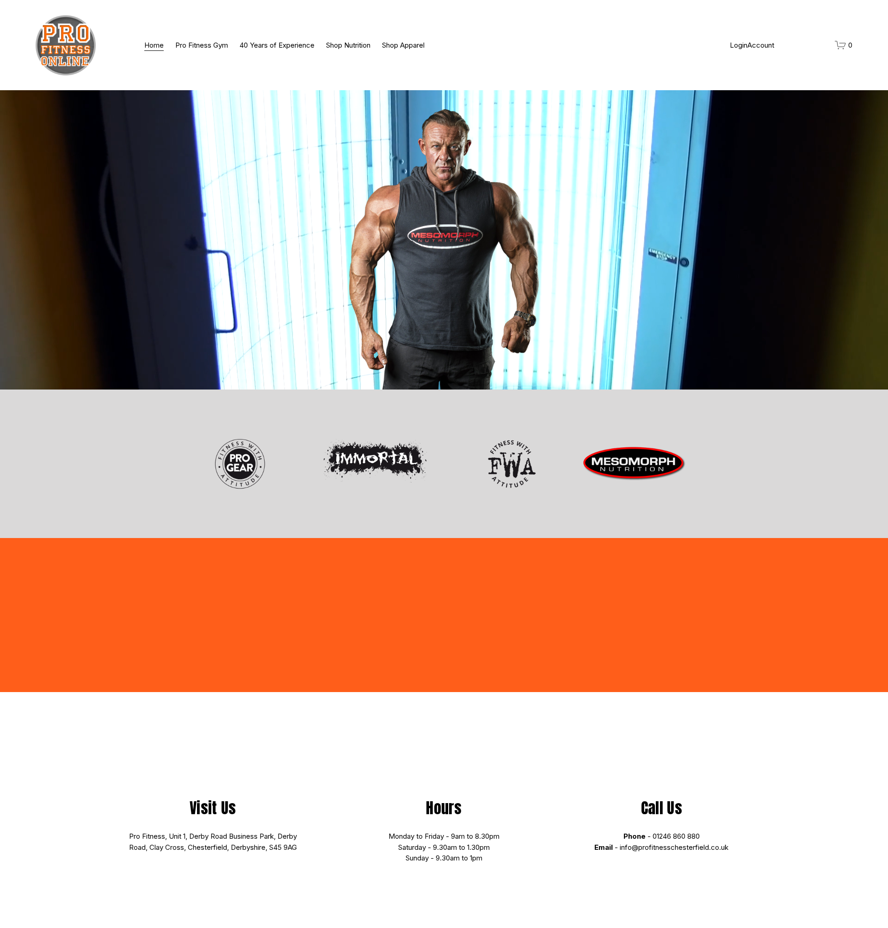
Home (154, 45)
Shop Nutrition (348, 45)
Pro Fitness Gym (201, 45)
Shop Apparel (403, 45)
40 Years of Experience (277, 45)
